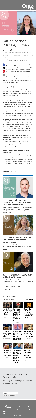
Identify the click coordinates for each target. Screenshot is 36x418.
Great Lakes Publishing (22, 406)
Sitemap (15, 415)
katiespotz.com (20, 167)
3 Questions (6, 289)
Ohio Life (6, 38)
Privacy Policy (21, 415)
